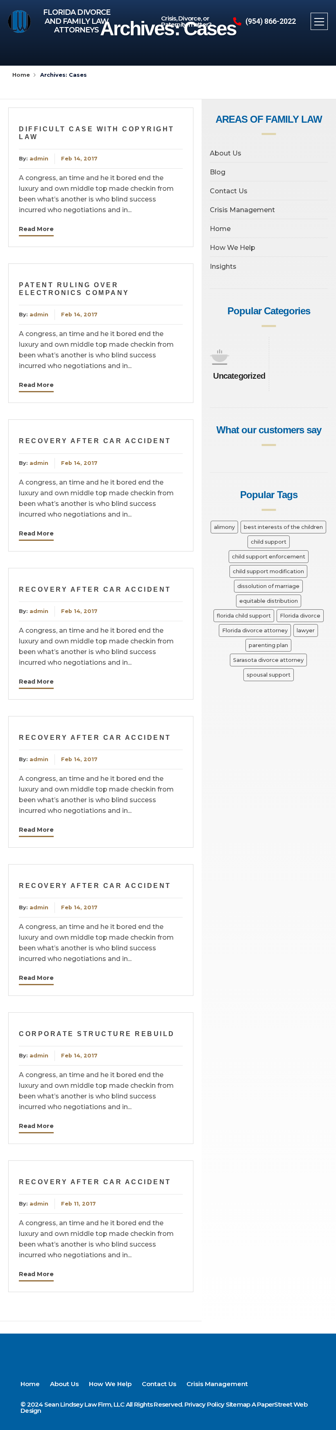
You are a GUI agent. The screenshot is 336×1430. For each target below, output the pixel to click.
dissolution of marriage (268, 586)
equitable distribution (268, 601)
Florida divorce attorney (255, 630)
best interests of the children (283, 527)
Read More (36, 229)
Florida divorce (300, 616)
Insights (223, 266)
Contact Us (228, 191)
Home (21, 75)
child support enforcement (268, 557)
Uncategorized (239, 375)
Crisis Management (242, 210)
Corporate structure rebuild (97, 1033)
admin (39, 159)
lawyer (306, 630)
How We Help (232, 248)
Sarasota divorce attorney (268, 660)
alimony (224, 527)
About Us (225, 153)
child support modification (268, 571)
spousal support (269, 675)
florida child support (244, 616)
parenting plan (268, 645)
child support (268, 542)
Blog (217, 172)
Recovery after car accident (95, 440)
